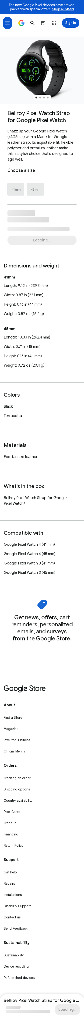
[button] (32, 23)
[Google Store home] (21, 23)
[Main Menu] (7, 23)
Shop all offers (63, 9)
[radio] (16, 189)
